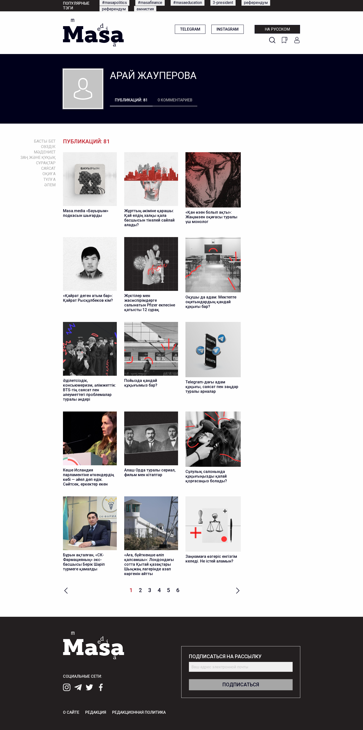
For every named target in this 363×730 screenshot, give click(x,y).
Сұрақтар (46, 163)
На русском (277, 29)
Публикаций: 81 (131, 100)
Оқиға (49, 173)
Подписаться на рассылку (225, 656)
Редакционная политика (139, 712)
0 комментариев (175, 100)
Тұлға (49, 179)
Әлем (50, 185)
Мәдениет (45, 152)
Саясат (48, 168)
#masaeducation (187, 2)
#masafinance (150, 2)
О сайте (71, 712)
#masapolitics (114, 2)
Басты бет (45, 141)
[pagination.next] (238, 590)
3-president (223, 2)
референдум (256, 2)
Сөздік (48, 146)
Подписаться (240, 685)
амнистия (145, 9)
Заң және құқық (38, 157)
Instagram (228, 29)
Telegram (190, 29)
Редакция (95, 712)
